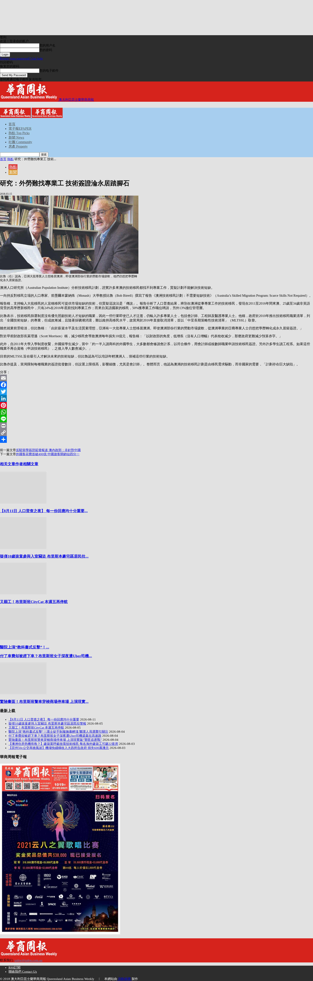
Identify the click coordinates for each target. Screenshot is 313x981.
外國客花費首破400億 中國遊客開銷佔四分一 (47, 454)
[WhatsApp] (156, 412)
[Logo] (16, 117)
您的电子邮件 (49, 70)
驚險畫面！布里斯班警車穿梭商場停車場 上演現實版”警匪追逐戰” (55, 739)
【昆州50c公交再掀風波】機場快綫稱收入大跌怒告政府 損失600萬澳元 (59, 748)
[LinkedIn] (156, 398)
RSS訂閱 (14, 967)
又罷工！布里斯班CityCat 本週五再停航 (34, 602)
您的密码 (45, 50)
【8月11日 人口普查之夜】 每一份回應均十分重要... (44, 511)
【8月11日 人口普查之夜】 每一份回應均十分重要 (44, 719)
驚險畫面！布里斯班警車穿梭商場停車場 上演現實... (44, 701)
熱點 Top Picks (19, 133)
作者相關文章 (26, 464)
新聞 (13, 172)
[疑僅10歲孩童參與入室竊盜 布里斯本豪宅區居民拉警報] (23, 548)
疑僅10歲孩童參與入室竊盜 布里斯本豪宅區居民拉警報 (47, 723)
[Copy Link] (156, 432)
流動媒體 (124, 979)
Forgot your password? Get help (21, 58)
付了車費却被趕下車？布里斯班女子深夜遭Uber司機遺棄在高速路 (55, 735)
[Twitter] (156, 391)
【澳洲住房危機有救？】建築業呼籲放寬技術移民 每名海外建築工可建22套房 (63, 744)
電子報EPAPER (20, 128)
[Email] (156, 378)
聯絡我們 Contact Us (23, 971)
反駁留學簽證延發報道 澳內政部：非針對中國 (48, 450)
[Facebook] (156, 384)
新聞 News (16, 137)
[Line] (156, 419)
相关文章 (7, 464)
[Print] (156, 425)
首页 (3, 159)
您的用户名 (47, 45)
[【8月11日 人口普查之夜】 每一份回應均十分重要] (23, 502)
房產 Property (18, 146)
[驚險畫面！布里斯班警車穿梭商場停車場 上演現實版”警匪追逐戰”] (23, 693)
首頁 (12, 124)
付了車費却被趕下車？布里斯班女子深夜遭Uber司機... (46, 656)
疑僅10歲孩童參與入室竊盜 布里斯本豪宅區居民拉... (44, 556)
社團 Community (20, 142)
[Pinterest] (156, 405)
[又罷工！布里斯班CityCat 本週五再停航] (23, 593)
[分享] (156, 439)
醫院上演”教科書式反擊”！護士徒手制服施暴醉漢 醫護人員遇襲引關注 (58, 731)
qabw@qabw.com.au (28, 960)
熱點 (10, 159)
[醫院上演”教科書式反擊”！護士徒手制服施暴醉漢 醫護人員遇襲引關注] (23, 639)
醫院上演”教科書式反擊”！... (24, 647)
